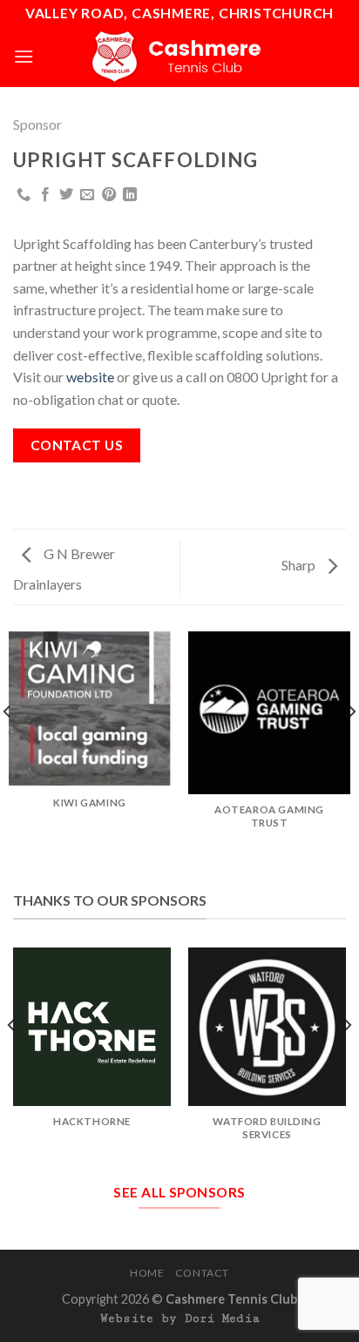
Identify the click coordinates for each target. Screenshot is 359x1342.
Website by (180, 1318)
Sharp (299, 564)
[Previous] (12, 1060)
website (91, 376)
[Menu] (23, 56)
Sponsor (37, 124)
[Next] (347, 1060)
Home (147, 1272)
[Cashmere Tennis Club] (179, 56)
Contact (202, 1272)
